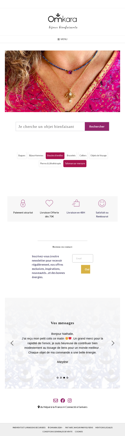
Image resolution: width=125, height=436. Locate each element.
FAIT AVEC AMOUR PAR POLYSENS (79, 427)
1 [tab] (57, 377)
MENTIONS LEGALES (103, 427)
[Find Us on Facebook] (63, 400)
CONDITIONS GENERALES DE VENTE (57, 431)
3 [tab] (64, 377)
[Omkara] (62, 22)
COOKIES (79, 431)
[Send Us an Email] (55, 400)
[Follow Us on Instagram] (70, 400)
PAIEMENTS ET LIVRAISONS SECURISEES (29, 427)
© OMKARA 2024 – (55, 427)
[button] (21, 156)
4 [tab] (67, 377)
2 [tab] (61, 377)
